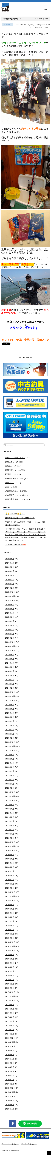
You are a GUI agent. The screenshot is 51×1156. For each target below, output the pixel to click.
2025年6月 (9, 617)
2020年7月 (9, 863)
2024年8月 (9, 659)
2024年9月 (9, 655)
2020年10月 (10, 850)
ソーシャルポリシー (29, 1144)
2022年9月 (9, 755)
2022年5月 (9, 771)
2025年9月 (9, 605)
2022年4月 (9, 775)
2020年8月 (9, 859)
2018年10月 (10, 950)
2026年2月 (9, 584)
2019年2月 (9, 934)
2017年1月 (9, 1034)
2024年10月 (10, 650)
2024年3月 (9, 680)
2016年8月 (9, 1055)
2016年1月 (9, 1084)
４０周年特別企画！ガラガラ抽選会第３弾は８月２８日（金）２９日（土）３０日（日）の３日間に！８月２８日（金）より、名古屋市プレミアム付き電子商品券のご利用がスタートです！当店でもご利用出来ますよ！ (25, 534)
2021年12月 (10, 792)
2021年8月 (9, 809)
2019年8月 (9, 909)
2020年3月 (9, 880)
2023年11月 (10, 696)
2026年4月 (9, 575)
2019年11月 (10, 896)
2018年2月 (9, 984)
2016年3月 (9, 1075)
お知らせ (9, 487)
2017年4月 (9, 1025)
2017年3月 (9, 1030)
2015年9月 (9, 1100)
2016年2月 (9, 1080)
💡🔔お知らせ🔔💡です (15, 513)
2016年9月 (9, 1050)
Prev (23, 357)
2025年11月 (10, 596)
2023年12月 (10, 692)
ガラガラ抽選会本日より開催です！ (20, 518)
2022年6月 (9, 767)
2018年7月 (9, 963)
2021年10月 (10, 800)
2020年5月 (9, 871)
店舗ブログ (9, 483)
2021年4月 (9, 825)
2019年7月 (9, 913)
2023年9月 (9, 705)
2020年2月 (9, 884)
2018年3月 (9, 980)
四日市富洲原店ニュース (15, 499)
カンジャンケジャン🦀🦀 (15, 544)
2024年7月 (9, 663)
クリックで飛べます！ (25, 328)
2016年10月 (10, 1046)
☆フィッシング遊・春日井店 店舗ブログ (25, 339)
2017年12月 (10, 992)
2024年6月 (9, 667)
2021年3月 (9, 830)
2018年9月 (9, 955)
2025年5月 (9, 621)
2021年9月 (9, 805)
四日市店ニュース (12, 470)
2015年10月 (10, 1096)
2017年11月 (10, 996)
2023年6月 (9, 717)
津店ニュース (10, 466)
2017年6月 (9, 1017)
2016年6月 (9, 1063)
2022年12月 (10, 742)
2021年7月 (9, 813)
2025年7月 (9, 613)
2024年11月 (10, 646)
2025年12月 (10, 592)
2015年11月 (10, 1092)
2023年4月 (9, 725)
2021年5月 (9, 821)
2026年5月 (9, 571)
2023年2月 (9, 734)
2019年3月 (9, 930)
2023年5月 (9, 721)
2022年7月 (9, 763)
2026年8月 (9, 559)
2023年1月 (9, 738)
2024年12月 (10, 642)
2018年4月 (9, 975)
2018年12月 (10, 942)
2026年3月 (9, 580)
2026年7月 (9, 563)
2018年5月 (9, 971)
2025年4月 (9, 625)
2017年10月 (10, 1000)
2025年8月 (9, 609)
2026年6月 (9, 567)
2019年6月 (9, 917)
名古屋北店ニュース (13, 491)
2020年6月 (9, 867)
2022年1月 (9, 788)
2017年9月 (9, 1005)
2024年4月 (9, 675)
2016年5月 (9, 1067)
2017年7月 (9, 1013)
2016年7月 (9, 1059)
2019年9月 (9, 905)
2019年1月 (9, 938)
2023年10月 (10, 700)
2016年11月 (10, 1042)
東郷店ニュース (11, 462)
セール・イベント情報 (14, 478)
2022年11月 (10, 746)
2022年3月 (9, 780)
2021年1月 (9, 838)
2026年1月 (9, 588)
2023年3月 (9, 730)
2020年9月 (9, 855)
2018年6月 (9, 967)
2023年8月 (9, 709)
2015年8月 (9, 1105)
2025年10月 (10, 600)
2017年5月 (9, 1021)
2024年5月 (9, 671)
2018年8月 (9, 959)
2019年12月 (10, 892)
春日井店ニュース (42, 27)
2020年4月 (9, 875)
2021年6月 (9, 817)
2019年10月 (10, 900)
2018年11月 (10, 946)
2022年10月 (10, 750)
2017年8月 (9, 1009)
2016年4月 (9, 1071)
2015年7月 (9, 1109)
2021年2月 (9, 834)
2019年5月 (9, 921)
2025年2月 (9, 634)
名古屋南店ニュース (13, 495)
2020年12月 (10, 842)
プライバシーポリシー (10, 1144)
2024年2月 (9, 684)
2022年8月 (9, 759)
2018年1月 (9, 988)
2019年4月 (9, 925)
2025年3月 (9, 630)
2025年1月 (9, 638)
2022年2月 (9, 784)
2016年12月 (10, 1038)
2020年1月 (9, 888)
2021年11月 (10, 796)
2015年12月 (10, 1088)
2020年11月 (10, 846)
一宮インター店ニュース (15, 458)
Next (28, 357)
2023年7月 (9, 713)
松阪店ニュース (11, 474)
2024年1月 (9, 688)
